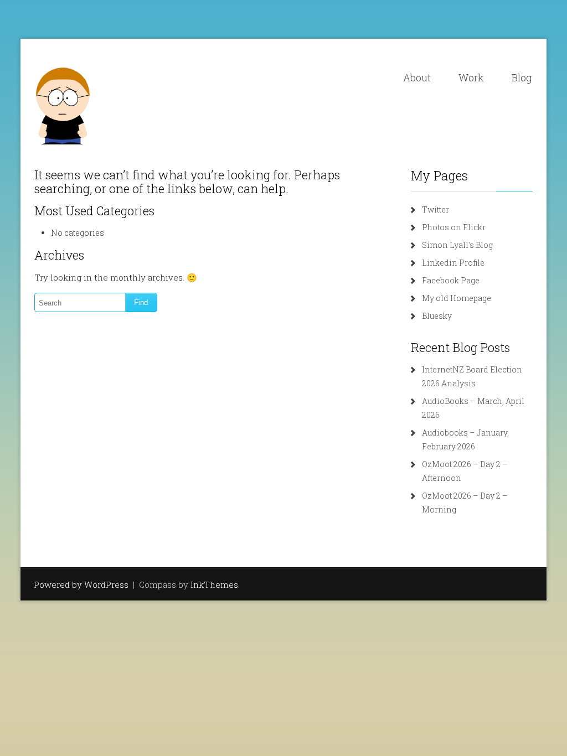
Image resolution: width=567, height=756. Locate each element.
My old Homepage (456, 298)
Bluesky (437, 315)
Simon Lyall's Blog (457, 245)
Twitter (435, 209)
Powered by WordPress (81, 584)
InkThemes (214, 584)
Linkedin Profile (453, 262)
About (417, 77)
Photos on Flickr (454, 227)
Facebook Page (451, 280)
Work (471, 77)
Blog (522, 77)
